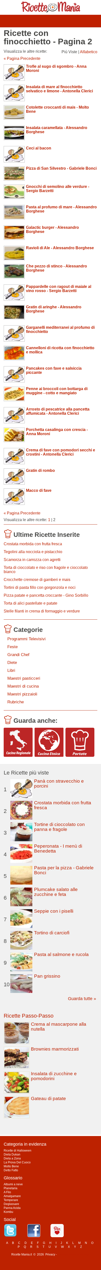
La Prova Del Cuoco (17, 1162)
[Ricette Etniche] (49, 742)
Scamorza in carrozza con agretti (32, 560)
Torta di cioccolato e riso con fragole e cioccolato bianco (46, 569)
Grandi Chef (18, 655)
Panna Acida (12, 1208)
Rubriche (15, 702)
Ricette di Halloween (17, 1150)
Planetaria (10, 1188)
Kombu (8, 1212)
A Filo (7, 1192)
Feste (12, 647)
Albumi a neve (13, 1184)
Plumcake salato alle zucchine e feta (56, 892)
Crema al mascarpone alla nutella (58, 1027)
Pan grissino (47, 976)
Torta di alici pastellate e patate (30, 603)
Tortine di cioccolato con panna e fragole (59, 827)
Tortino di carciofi (51, 932)
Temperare (11, 1200)
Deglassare (11, 1204)
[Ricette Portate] (79, 742)
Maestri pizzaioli (22, 694)
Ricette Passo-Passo (28, 1016)
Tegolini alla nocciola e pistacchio (33, 552)
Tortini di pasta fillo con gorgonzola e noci (40, 587)
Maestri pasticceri (23, 678)
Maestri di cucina (23, 686)
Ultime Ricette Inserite (46, 534)
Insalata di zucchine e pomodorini (54, 1076)
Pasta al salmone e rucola (61, 954)
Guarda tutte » (82, 998)
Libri (11, 670)
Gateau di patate (48, 1098)
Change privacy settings (74, 1254)
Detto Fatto (11, 1170)
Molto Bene (11, 1166)
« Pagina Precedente (22, 58)
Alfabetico (88, 52)
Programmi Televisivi (26, 639)
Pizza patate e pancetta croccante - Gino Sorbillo (46, 595)
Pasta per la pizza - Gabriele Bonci (64, 870)
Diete (12, 662)
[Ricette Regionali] (18, 742)
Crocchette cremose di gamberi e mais (37, 579)
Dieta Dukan (12, 1154)
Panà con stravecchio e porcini (59, 783)
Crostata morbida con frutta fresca (33, 544)
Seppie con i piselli (53, 911)
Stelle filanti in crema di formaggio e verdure (42, 611)
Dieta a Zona (12, 1158)
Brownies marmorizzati (55, 1049)
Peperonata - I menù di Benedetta (58, 848)
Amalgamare (12, 1196)
